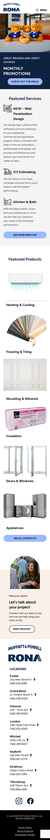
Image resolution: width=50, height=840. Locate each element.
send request (22, 629)
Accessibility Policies (25, 835)
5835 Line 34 (17, 740)
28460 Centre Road (21, 770)
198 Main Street (19, 755)
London (15, 721)
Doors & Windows (19, 481)
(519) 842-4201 (18, 789)
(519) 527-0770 (18, 758)
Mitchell (15, 736)
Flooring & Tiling (19, 352)
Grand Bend (18, 691)
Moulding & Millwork (22, 399)
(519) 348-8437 (18, 743)
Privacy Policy (25, 827)
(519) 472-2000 (18, 728)
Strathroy (16, 766)
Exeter (14, 676)
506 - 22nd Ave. (19, 709)
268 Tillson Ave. (19, 785)
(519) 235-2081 (18, 683)
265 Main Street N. (21, 679)
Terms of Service (25, 831)
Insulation (14, 436)
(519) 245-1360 (18, 773)
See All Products (25, 538)
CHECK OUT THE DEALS (25, 81)
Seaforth (15, 751)
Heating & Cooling (20, 305)
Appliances (14, 528)
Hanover (15, 706)
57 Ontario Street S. (21, 694)
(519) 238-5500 (18, 698)
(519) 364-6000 (19, 713)
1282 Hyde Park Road (22, 725)
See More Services (25, 235)
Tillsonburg (17, 782)
